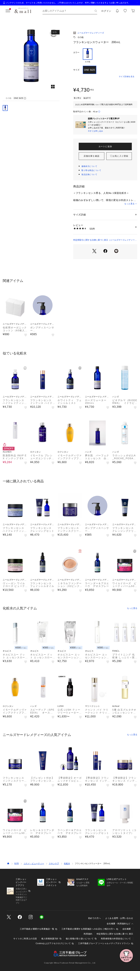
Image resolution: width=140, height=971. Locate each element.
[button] (31, 61)
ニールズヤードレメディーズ (90, 33)
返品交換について (89, 174)
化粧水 (67, 863)
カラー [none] (76, 52)
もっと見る (129, 204)
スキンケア (54, 863)
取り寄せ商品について (91, 170)
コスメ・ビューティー (34, 863)
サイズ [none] (76, 70)
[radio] (87, 55)
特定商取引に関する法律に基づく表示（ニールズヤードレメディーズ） (104, 240)
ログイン (106, 11)
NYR (16, 863)
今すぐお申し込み (95, 131)
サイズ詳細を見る (127, 76)
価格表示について (89, 166)
